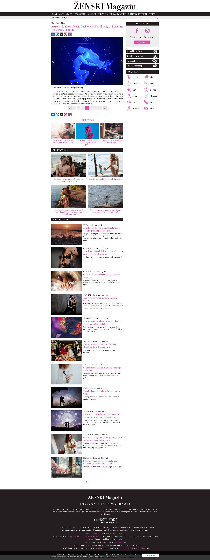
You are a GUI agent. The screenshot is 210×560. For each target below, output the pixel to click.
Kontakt (122, 533)
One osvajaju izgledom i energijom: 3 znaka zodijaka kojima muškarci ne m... (102, 439)
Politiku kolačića (110, 557)
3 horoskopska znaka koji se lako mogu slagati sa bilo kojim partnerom (100, 345)
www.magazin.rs (94, 545)
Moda (61, 14)
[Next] (121, 61)
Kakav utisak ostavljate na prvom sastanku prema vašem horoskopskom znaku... (102, 415)
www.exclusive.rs (132, 545)
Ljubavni (56, 17)
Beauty (69, 14)
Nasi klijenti (111, 533)
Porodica (121, 14)
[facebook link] (137, 30)
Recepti (152, 14)
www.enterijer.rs (81, 548)
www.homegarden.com (102, 548)
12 (92, 108)
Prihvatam (150, 555)
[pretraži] (156, 18)
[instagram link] (147, 31)
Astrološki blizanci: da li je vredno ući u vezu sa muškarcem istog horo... (103, 252)
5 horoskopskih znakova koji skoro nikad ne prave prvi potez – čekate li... (102, 322)
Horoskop (91, 14)
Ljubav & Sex (79, 14)
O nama (87, 533)
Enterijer (132, 14)
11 (87, 108)
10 (83, 108)
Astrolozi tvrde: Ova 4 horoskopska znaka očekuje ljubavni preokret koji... (101, 229)
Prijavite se (142, 42)
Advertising (98, 533)
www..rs (102, 543)
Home (54, 14)
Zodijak (65, 17)
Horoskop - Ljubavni (100, 225)
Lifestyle (142, 14)
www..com (117, 543)
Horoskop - (56, 23)
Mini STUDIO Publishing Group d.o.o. (68, 527)
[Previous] (53, 61)
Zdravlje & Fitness (107, 14)
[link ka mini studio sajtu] (105, 523)
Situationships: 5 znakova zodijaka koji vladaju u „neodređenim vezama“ (100, 462)
